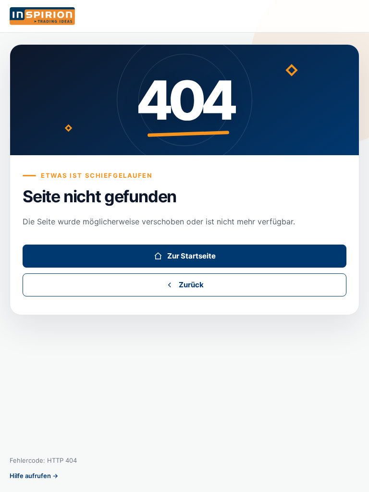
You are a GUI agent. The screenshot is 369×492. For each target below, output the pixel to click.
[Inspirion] (184, 16)
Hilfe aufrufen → (34, 476)
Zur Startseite (191, 255)
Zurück (191, 284)
